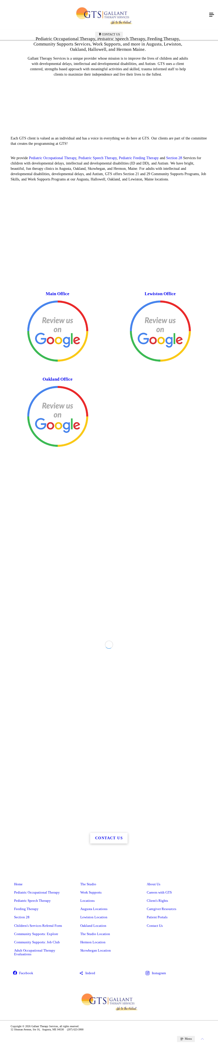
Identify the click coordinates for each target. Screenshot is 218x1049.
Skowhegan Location (95, 950)
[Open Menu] (211, 15)
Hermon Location (93, 942)
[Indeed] (109, 973)
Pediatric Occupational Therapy (52, 158)
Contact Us (111, 34)
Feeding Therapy (26, 909)
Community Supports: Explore (36, 934)
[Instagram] (175, 973)
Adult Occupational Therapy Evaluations (34, 952)
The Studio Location (95, 934)
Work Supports (91, 892)
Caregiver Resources (161, 909)
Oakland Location (93, 926)
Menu (188, 1038)
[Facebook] (43, 973)
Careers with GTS (159, 892)
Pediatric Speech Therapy (97, 158)
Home (18, 884)
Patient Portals (157, 917)
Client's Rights (157, 901)
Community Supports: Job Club (37, 942)
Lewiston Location (93, 917)
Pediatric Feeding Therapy (139, 158)
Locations (87, 901)
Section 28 (174, 158)
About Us (153, 884)
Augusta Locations (93, 909)
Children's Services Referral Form (38, 926)
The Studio (88, 884)
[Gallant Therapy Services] (103, 15)
